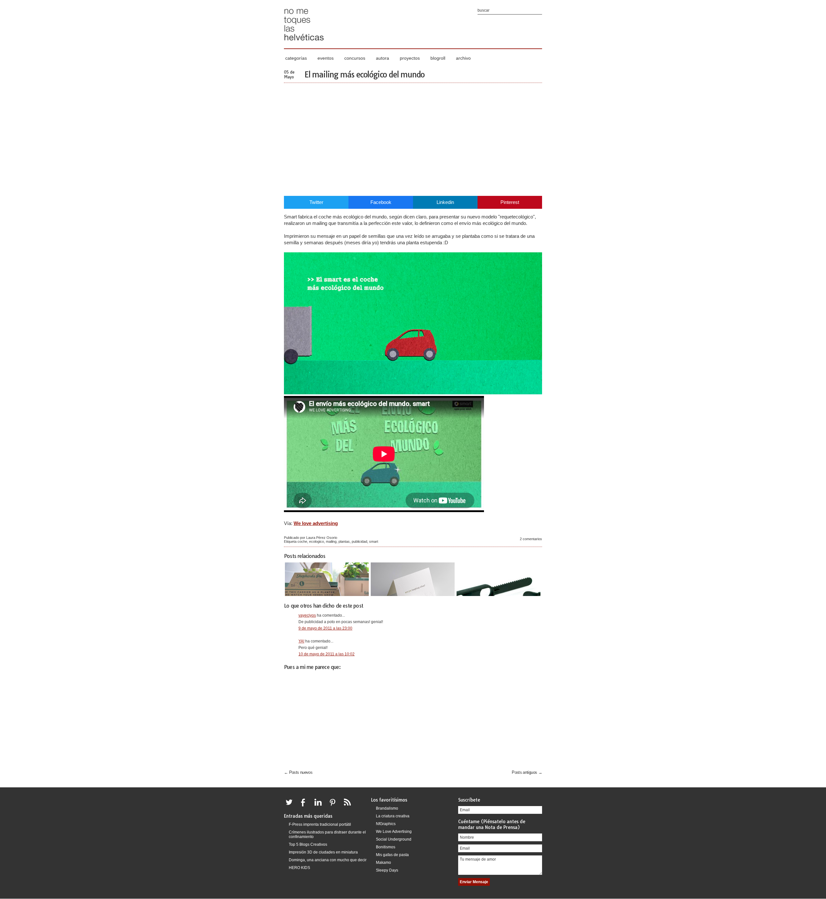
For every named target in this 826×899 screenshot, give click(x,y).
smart (373, 541)
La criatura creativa (392, 816)
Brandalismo (387, 808)
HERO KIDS (299, 867)
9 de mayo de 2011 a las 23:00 (325, 628)
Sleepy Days (387, 870)
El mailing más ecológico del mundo (364, 74)
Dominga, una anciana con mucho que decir (328, 860)
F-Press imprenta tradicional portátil (320, 824)
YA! (301, 641)
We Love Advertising (394, 831)
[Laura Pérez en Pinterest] (334, 806)
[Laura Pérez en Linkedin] (320, 806)
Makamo (383, 862)
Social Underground (393, 839)
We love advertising (316, 523)
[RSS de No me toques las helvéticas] (349, 806)
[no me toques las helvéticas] (304, 42)
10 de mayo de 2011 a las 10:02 (326, 654)
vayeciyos (307, 615)
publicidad (359, 541)
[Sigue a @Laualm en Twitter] (290, 806)
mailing (331, 541)
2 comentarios (531, 539)
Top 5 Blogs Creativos (308, 844)
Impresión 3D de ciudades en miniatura (323, 852)
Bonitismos (385, 847)
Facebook (380, 202)
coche (302, 541)
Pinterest (509, 202)
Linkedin (445, 202)
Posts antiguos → (527, 772)
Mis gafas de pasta (392, 855)
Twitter (316, 202)
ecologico (316, 541)
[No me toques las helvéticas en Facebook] (305, 806)
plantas (344, 541)
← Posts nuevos (298, 772)
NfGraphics (386, 824)
